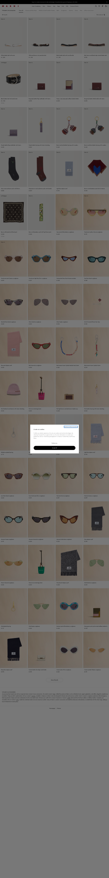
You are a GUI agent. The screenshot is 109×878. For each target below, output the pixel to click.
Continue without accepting (70, 427)
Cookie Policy (66, 436)
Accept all (54, 448)
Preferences (54, 443)
